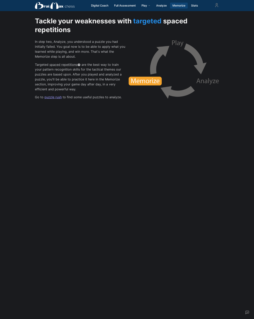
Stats (194, 5)
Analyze (161, 5)
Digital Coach (99, 5)
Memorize (178, 5)
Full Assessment (125, 5)
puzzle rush (53, 97)
